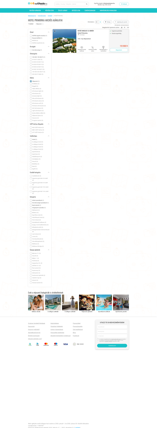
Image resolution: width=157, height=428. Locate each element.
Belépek (124, 4)
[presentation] (127, 302)
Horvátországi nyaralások (108, 10)
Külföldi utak (49, 10)
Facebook (76, 336)
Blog (74, 333)
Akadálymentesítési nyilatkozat (61, 336)
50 (124, 27)
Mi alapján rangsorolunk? (122, 25)
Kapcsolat (31, 326)
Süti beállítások (78, 329)
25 (121, 27)
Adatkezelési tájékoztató (116, 339)
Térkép (108, 22)
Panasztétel (76, 323)
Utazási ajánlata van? (35, 339)
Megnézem (119, 50)
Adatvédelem (55, 323)
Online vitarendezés (57, 329)
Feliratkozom (112, 345)
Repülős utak (76, 10)
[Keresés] (86, 4)
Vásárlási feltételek (57, 326)
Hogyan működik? (34, 329)
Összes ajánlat (62, 10)
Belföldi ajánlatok (35, 10)
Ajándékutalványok (34, 333)
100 (128, 27)
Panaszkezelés (77, 326)
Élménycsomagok (90, 10)
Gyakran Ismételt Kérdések (36, 323)
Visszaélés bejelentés (57, 333)
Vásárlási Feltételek (108, 341)
